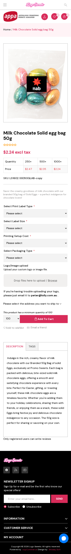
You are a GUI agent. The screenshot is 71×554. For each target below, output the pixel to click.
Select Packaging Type (18, 251)
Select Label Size (14, 221)
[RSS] (15, 470)
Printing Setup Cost (16, 236)
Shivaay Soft (54, 549)
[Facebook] (6, 470)
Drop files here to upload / (35, 280)
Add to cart (46, 319)
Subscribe (14, 506)
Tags (32, 346)
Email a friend (39, 327)
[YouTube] (24, 470)
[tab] (14, 346)
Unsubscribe (33, 506)
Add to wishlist (15, 328)
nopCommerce (29, 549)
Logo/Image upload (16, 265)
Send (59, 498)
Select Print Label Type (18, 206)
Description (14, 346)
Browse (52, 280)
